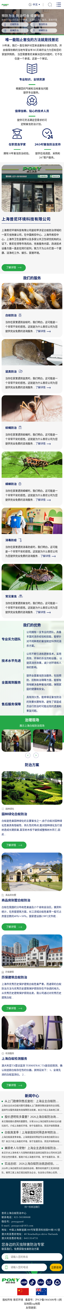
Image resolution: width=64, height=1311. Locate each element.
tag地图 (36, 1303)
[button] (36, 755)
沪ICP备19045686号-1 (47, 1299)
